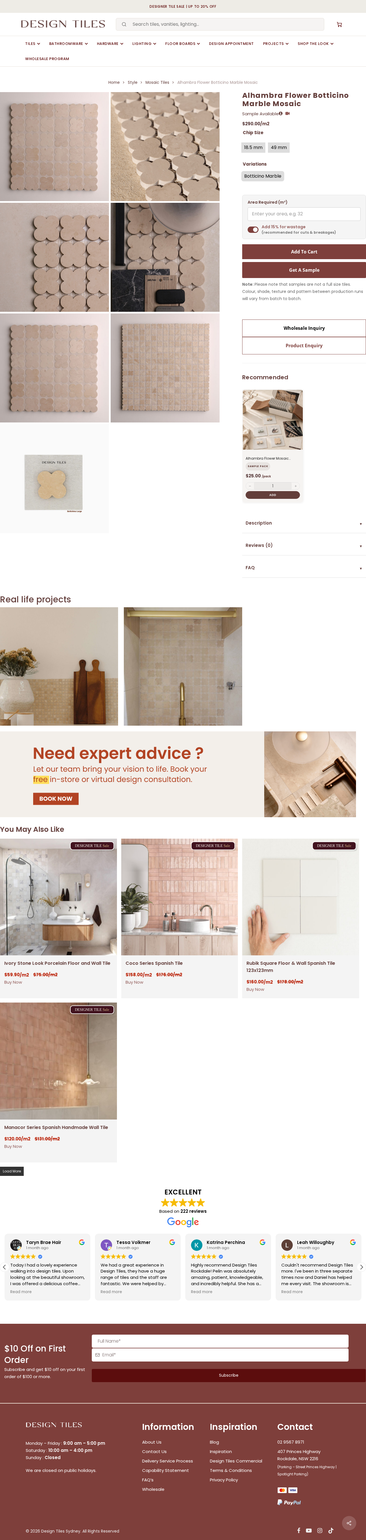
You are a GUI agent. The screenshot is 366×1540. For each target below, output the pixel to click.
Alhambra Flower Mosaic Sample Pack (267, 458)
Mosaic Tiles (157, 82)
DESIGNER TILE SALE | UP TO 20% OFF (183, 6)
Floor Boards (180, 43)
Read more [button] (21, 1292)
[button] (361, 1267)
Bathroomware (66, 43)
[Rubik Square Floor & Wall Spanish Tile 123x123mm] (300, 897)
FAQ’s (148, 1480)
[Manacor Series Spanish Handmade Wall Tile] (58, 1061)
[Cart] (339, 24)
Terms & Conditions (231, 1470)
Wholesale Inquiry (304, 328)
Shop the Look (313, 43)
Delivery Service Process (167, 1461)
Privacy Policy (224, 1480)
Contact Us (154, 1451)
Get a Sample (304, 270)
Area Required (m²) (268, 202)
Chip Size (253, 132)
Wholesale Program (47, 58)
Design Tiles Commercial (236, 1461)
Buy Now (13, 982)
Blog (214, 1442)
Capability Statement (166, 1470)
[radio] (253, 147)
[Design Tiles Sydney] (64, 24)
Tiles (30, 43)
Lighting (142, 43)
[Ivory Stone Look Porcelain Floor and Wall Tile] (58, 897)
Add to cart (304, 252)
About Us (152, 1442)
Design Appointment (231, 43)
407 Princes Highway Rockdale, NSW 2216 (299, 1455)
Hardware (108, 43)
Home (114, 82)
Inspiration (221, 1451)
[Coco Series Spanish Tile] (179, 897)
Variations (255, 164)
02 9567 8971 (290, 1442)
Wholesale (153, 1489)
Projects (273, 43)
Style (133, 82)
